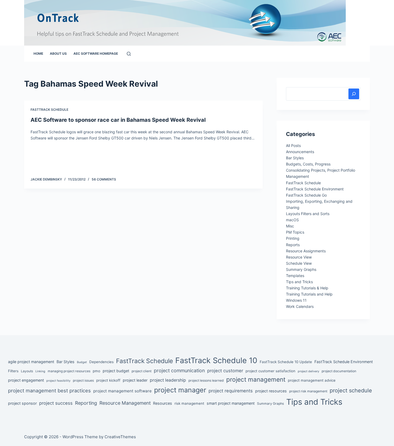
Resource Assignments (306, 251)
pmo (96, 371)
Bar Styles (295, 158)
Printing (292, 238)
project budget (116, 370)
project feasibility (58, 380)
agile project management (31, 361)
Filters (13, 371)
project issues (83, 380)
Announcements (300, 151)
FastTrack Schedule (49, 110)
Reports (293, 244)
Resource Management (125, 403)
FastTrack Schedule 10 (216, 360)
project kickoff (108, 380)
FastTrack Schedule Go (306, 195)
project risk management (308, 391)
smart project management (231, 403)
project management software (122, 390)
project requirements (231, 390)
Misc (290, 226)
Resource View (299, 257)
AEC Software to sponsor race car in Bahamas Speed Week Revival (118, 120)
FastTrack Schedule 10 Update (286, 362)
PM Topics (295, 232)
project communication (179, 370)
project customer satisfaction (270, 371)
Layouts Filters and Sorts (307, 213)
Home (38, 53)
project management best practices (49, 390)
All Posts (293, 145)
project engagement (26, 380)
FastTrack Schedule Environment (315, 189)
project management (255, 379)
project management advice (312, 380)
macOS (292, 220)
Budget (82, 362)
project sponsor (22, 403)
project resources (271, 391)
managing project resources (69, 371)
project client (141, 371)
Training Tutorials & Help (307, 288)
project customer (225, 370)
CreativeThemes (120, 436)
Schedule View (299, 263)
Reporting (86, 403)
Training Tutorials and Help (309, 294)
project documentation (339, 371)
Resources (162, 403)
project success (56, 403)
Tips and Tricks (299, 281)
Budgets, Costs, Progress (308, 164)
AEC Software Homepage (95, 53)
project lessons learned (206, 380)
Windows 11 (296, 300)
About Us (58, 53)
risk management (189, 403)
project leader (135, 380)
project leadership (168, 380)
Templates (295, 275)
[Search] (129, 54)
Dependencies (101, 362)
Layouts (27, 371)
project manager (180, 390)
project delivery (308, 371)
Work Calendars (300, 306)
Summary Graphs (301, 269)
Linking (40, 371)
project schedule (351, 390)
